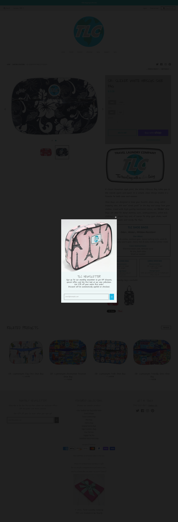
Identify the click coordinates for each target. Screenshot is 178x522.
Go (112, 297)
